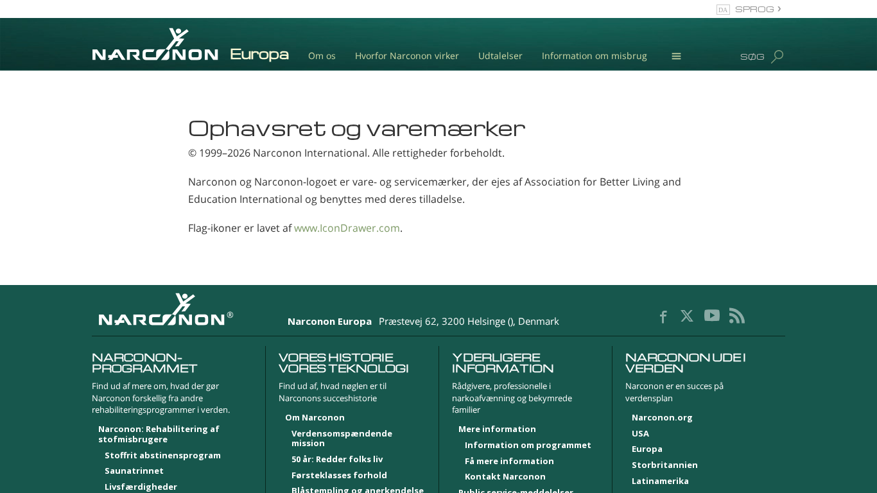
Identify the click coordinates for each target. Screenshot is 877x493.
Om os (322, 55)
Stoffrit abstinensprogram (163, 456)
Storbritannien (665, 465)
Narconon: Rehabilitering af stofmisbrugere (159, 434)
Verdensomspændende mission (341, 439)
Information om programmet (528, 445)
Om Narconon (315, 418)
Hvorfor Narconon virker (407, 55)
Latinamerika (660, 481)
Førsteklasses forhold (339, 476)
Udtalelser (500, 55)
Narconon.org (662, 418)
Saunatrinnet (134, 471)
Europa (647, 449)
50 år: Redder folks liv (337, 459)
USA (640, 434)
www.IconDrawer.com (347, 228)
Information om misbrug (594, 55)
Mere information (497, 429)
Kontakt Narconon (505, 477)
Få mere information (509, 461)
